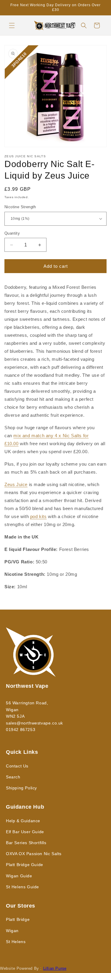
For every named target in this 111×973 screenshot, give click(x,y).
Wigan (12, 930)
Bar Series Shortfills (26, 842)
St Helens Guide (22, 886)
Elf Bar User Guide (25, 831)
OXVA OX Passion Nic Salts (34, 853)
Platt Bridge (18, 919)
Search (13, 777)
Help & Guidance (23, 820)
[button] (11, 25)
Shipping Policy (21, 788)
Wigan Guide (19, 875)
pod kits (38, 516)
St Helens (15, 941)
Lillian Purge (55, 968)
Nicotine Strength (20, 207)
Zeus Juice (16, 484)
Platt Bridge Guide (24, 864)
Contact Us (17, 766)
